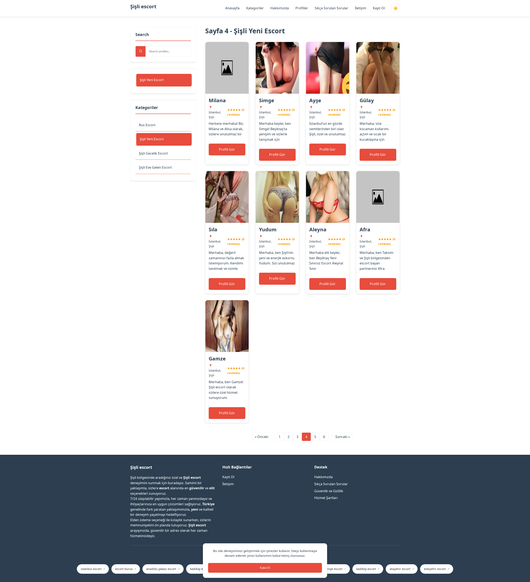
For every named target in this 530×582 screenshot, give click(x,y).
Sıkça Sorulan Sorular (331, 8)
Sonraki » (342, 436)
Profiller (301, 8)
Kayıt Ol (379, 8)
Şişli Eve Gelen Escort (155, 167)
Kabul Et (265, 567)
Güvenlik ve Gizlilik (328, 491)
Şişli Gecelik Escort (153, 153)
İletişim (360, 8)
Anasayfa (232, 8)
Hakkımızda (279, 8)
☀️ (395, 8)
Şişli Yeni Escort (152, 80)
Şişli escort (143, 6)
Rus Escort (147, 125)
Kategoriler (255, 8)
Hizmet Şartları (326, 498)
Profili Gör (227, 149)
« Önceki (261, 436)
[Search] (141, 51)
